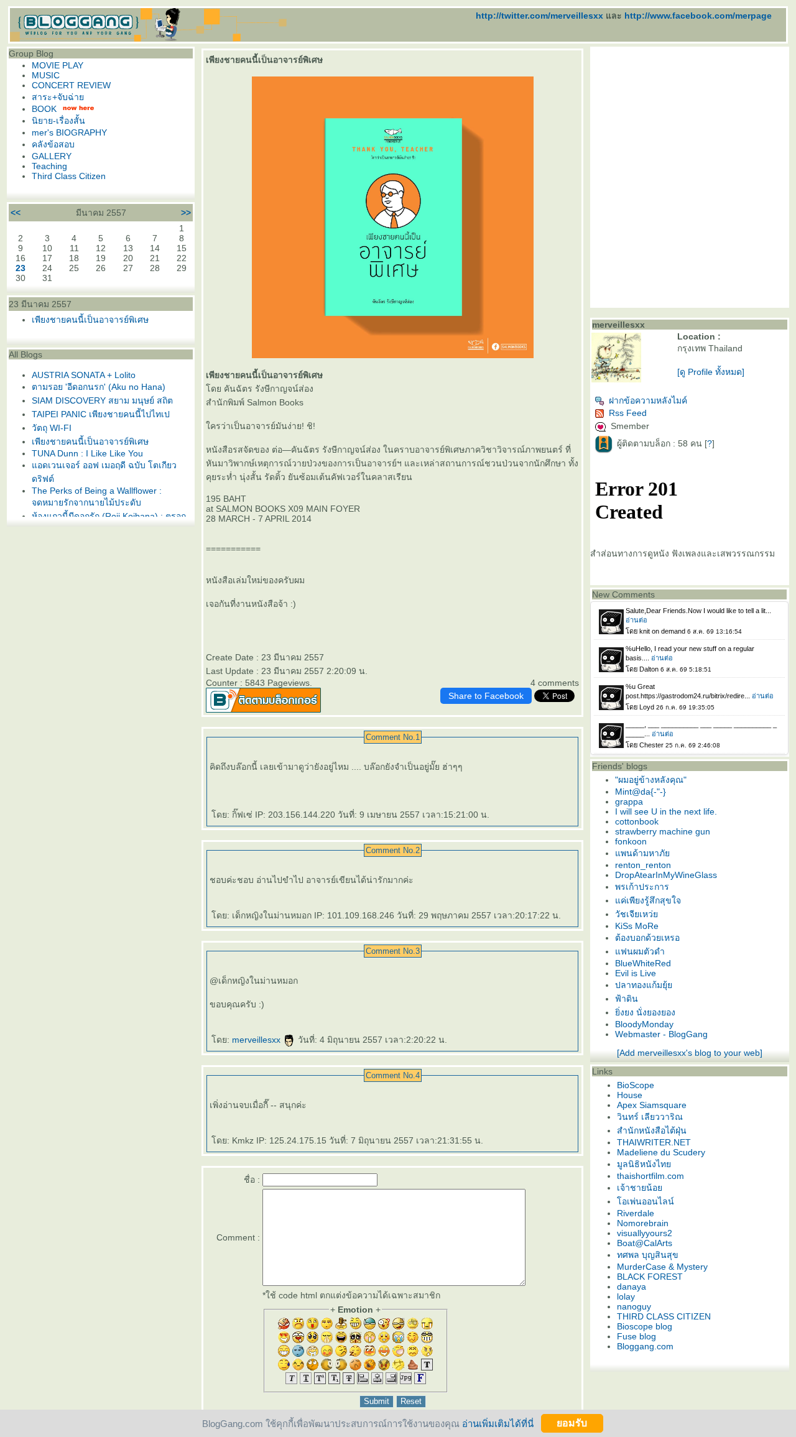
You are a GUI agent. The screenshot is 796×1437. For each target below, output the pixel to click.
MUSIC (46, 75)
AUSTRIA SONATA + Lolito (84, 375)
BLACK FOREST (650, 1277)
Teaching (49, 166)
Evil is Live (635, 973)
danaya (631, 1286)
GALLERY (52, 156)
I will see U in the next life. (666, 811)
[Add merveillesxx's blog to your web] (689, 1053)
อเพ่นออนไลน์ (645, 1201)
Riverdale (635, 1213)
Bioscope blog (644, 1326)
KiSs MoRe (637, 926)
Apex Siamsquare (652, 1105)
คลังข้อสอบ (53, 144)
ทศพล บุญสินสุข (647, 1255)
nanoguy (634, 1306)
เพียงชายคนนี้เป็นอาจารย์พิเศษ (90, 320)
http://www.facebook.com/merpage (698, 16)
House (629, 1095)
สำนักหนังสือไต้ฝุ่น (652, 1130)
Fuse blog (636, 1336)
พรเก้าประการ (642, 887)
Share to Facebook (486, 696)
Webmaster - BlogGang (661, 1034)
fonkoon (631, 841)
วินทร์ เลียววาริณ (650, 1117)
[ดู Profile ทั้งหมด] (710, 372)
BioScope (635, 1085)
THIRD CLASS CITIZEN (664, 1316)
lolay (626, 1296)
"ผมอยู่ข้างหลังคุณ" (651, 780)
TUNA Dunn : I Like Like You (87, 453)
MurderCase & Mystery (662, 1267)
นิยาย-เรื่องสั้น (58, 121)
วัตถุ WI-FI (52, 428)
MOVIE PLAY (57, 65)
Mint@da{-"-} (640, 792)
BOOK (44, 109)
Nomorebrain (643, 1223)
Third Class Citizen (69, 176)
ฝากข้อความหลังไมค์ (648, 400)
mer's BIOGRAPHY (69, 132)
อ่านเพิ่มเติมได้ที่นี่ (498, 1423)
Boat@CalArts (644, 1243)
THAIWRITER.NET (654, 1142)
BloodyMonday (644, 1024)
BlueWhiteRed (643, 963)
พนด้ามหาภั (642, 853)
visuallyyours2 (644, 1233)
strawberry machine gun (662, 831)
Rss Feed (628, 413)
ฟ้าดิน (626, 999)
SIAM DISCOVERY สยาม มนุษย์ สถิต (102, 400)
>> (186, 213)
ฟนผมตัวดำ (640, 951)
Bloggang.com (645, 1346)
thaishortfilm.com (650, 1176)
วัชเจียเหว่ (636, 914)
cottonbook (637, 821)
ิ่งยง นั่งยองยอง (645, 1012)
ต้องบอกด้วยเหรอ (647, 938)
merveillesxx (257, 1040)
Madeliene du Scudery (661, 1152)
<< (16, 213)
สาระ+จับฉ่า (58, 97)
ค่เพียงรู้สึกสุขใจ (648, 900)
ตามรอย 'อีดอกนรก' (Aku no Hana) (98, 387)
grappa (629, 801)
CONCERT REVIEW (71, 85)
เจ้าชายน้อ (639, 1188)
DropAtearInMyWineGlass (666, 875)
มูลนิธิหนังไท (644, 1164)
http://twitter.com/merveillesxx (539, 16)
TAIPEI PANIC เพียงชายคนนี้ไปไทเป (101, 414)
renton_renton (643, 865)
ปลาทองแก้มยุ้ (643, 985)
